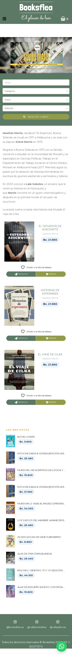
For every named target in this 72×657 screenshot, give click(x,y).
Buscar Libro (37, 116)
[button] (61, 646)
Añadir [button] (52, 274)
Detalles (22, 274)
